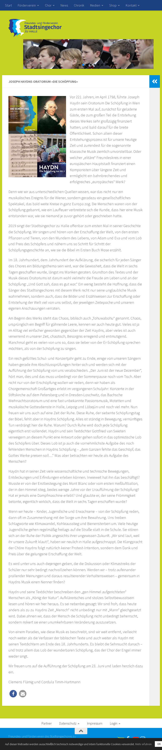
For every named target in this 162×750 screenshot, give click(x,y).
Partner (47, 723)
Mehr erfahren (143, 744)
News (64, 5)
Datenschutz (67, 723)
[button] (79, 65)
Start (8, 5)
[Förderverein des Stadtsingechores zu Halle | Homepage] (35, 28)
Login (113, 723)
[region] (81, 54)
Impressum (94, 723)
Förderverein (27, 5)
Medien (95, 5)
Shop (113, 5)
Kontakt (131, 5)
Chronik (79, 5)
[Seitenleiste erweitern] (154, 81)
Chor (48, 5)
